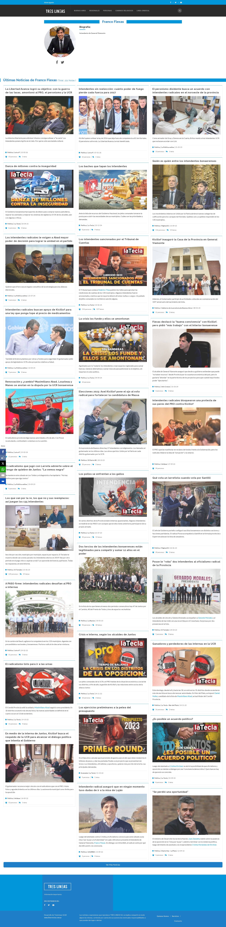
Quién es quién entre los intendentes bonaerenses (184, 161)
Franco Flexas (99, 843)
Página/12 (165, 226)
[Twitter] (177, 2)
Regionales (94, 10)
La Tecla (17, 224)
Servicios (175, 916)
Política (10, 152)
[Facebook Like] (3, 458)
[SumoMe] (3, 481)
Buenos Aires (80, 10)
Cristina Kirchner (176, 766)
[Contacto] (181, 2)
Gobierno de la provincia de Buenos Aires (176, 308)
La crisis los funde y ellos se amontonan (104, 318)
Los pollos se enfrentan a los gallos (101, 474)
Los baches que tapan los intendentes (103, 166)
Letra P (17, 152)
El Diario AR (92, 460)
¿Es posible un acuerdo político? (172, 719)
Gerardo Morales (205, 618)
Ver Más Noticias (113, 865)
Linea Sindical (143, 10)
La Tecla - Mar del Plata (169, 705)
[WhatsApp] (3, 469)
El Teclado (18, 570)
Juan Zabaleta (194, 839)
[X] (3, 463)
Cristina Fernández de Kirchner (204, 845)
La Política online (167, 147)
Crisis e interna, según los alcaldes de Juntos (107, 634)
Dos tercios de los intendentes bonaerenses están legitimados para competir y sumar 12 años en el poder (111, 550)
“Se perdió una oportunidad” (170, 791)
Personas (107, 10)
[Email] (3, 475)
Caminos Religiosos (124, 10)
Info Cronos (165, 387)
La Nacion (91, 621)
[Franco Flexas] (60, 42)
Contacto (178, 921)
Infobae (164, 464)
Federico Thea (104, 290)
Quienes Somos (163, 916)
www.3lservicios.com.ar (53, 918)
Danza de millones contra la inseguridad (30, 166)
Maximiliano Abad (184, 696)
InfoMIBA (91, 852)
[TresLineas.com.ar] (57, 10)
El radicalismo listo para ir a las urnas (28, 664)
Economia (84, 773)
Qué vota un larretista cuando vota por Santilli (181, 477)
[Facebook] (171, 2)
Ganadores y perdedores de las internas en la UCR (184, 643)
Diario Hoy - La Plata (168, 851)
